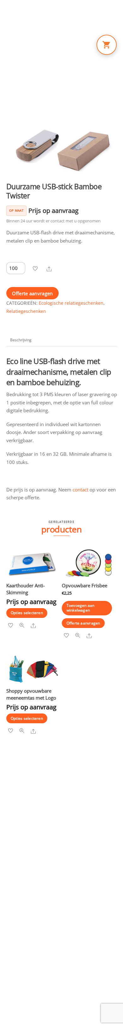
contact (80, 489)
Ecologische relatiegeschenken (71, 303)
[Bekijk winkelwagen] (107, 45)
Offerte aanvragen (32, 293)
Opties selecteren (27, 612)
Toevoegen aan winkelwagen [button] (81, 608)
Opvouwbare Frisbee (84, 585)
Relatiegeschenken (26, 311)
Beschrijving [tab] (21, 340)
